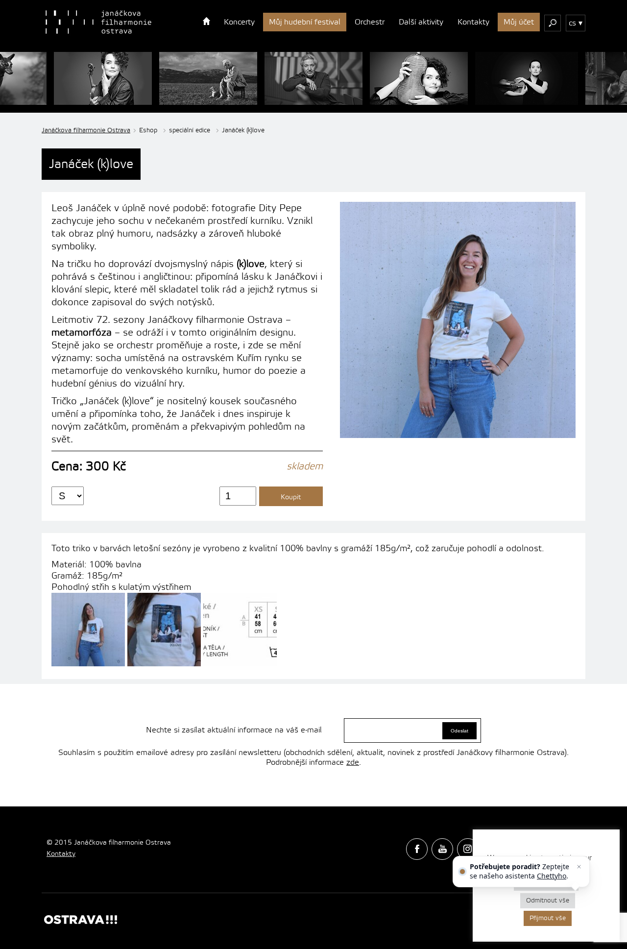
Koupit (291, 497)
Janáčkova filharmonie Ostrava (86, 130)
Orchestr (370, 22)
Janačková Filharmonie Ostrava (98, 22)
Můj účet (519, 22)
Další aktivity (421, 22)
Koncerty (239, 22)
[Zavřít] (579, 866)
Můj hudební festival (304, 22)
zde (352, 762)
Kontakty (473, 22)
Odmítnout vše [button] (547, 900)
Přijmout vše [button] (548, 918)
